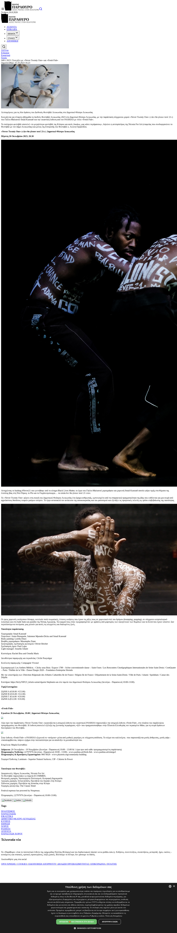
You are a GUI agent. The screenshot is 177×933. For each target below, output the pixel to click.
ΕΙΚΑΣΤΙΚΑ (7, 816)
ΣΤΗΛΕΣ (11, 38)
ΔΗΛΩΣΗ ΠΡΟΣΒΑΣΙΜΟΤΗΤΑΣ (73, 864)
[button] (88, 928)
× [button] (174, 886)
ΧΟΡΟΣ (5, 826)
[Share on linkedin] (27, 800)
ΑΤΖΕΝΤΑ (12, 27)
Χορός (4, 58)
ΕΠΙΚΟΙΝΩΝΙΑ (98, 864)
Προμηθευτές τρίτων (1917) (85, 902)
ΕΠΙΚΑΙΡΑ (12, 29)
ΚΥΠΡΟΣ (5, 821)
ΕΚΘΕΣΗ (5, 824)
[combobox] (170, 886)
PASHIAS (5, 829)
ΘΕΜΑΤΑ (11, 34)
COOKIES (22, 864)
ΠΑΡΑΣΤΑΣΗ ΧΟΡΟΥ (12, 834)
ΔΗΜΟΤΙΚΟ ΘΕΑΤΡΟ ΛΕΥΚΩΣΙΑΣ (18, 819)
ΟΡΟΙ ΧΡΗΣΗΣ (8, 864)
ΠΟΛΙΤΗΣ (111, 864)
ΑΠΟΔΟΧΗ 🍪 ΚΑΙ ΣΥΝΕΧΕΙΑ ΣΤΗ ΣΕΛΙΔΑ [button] (76, 922)
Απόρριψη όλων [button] (110, 922)
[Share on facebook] (7, 800)
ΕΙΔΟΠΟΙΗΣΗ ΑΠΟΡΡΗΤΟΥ (42, 864)
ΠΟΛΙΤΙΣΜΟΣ (8, 811)
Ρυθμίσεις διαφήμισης (92, 913)
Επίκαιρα (5, 53)
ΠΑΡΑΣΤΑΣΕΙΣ (8, 814)
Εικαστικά (5, 55)
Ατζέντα (4, 50)
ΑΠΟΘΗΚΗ (12, 41)
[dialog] (88, 908)
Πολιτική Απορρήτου (113, 916)
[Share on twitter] (17, 800)
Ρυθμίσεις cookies (97, 916)
